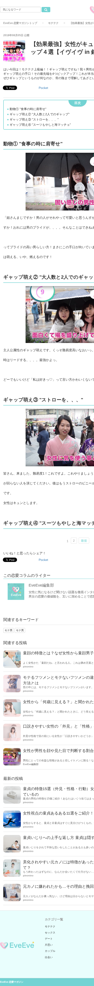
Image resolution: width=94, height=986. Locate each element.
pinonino (28, 666)
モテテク (53, 23)
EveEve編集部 (41, 585)
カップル (50, 950)
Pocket (43, 88)
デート (49, 938)
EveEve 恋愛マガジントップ (20, 23)
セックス (50, 932)
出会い (49, 957)
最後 (84, 540)
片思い (49, 944)
